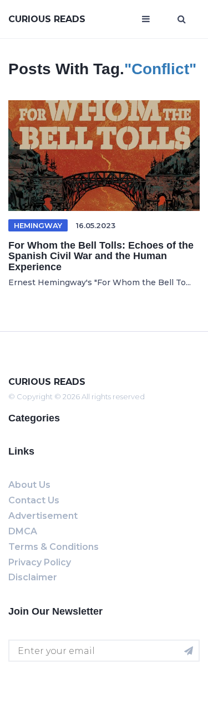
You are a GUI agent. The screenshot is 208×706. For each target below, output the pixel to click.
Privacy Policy (39, 562)
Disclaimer (32, 577)
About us (29, 485)
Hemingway (38, 225)
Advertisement (43, 516)
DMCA (22, 531)
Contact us (33, 500)
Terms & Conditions (53, 547)
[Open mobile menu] (146, 19)
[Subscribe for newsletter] (188, 651)
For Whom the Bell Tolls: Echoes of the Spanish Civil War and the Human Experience (101, 256)
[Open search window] (182, 19)
